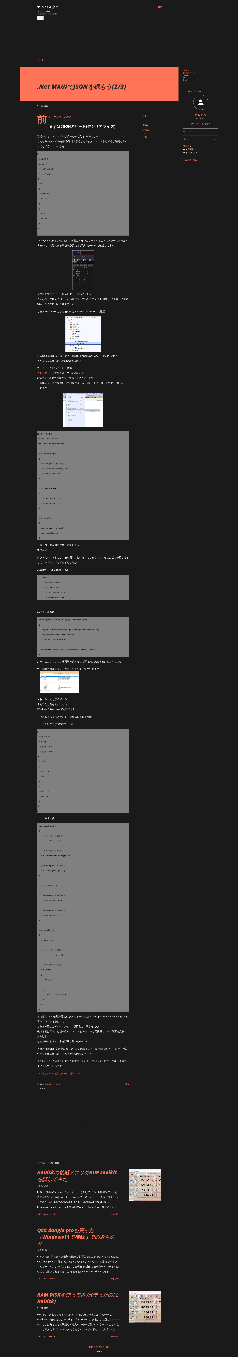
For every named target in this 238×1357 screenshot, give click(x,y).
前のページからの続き (60, 116)
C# (144, 133)
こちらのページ (46, 373)
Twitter (186, 75)
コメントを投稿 (49, 1214)
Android (146, 130)
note (185, 78)
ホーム (40, 60)
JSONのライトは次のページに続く (56, 1073)
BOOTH (186, 80)
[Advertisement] (99, 38)
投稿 (190, 149)
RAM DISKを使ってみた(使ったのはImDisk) (77, 1298)
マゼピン (200, 115)
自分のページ (189, 73)
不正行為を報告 (190, 159)
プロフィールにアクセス (200, 124)
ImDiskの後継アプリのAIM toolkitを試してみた (77, 1175)
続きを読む (115, 1214)
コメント (192, 152)
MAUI (145, 137)
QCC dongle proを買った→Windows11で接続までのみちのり (76, 1237)
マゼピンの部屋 (47, 7)
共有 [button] (144, 115)
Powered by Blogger (100, 1347)
